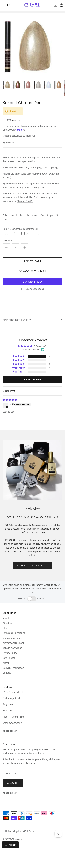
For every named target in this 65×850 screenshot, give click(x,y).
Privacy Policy (10, 652)
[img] (10, 399)
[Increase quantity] (24, 247)
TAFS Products (15, 839)
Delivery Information (13, 667)
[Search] (10, 5)
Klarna (6, 662)
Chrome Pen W (25, 201)
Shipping (7, 135)
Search (6, 618)
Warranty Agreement (13, 642)
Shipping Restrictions (17, 320)
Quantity (7, 240)
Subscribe (13, 783)
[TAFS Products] (32, 5)
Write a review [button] (32, 379)
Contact (7, 672)
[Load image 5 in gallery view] (32, 45)
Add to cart (32, 261)
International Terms (12, 637)
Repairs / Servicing (12, 647)
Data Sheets (9, 657)
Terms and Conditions (14, 632)
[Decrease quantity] (6, 247)
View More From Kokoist (32, 565)
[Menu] (3, 5)
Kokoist (10, 142)
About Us (7, 622)
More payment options (32, 289)
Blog (5, 627)
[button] (18, 356)
